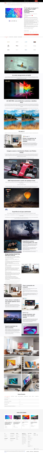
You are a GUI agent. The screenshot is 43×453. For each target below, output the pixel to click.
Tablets (17, 435)
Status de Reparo (24, 442)
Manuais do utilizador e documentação (24, 437)
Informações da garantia (29, 436)
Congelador (11, 440)
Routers (17, 437)
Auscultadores (17, 436)
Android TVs (5, 436)
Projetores (17, 439)
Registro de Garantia (24, 440)
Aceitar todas (28, 451)
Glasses (17, 438)
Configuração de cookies (36, 451)
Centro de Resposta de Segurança (30, 446)
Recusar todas (31, 451)
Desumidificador (12, 436)
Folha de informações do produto (27, 15)
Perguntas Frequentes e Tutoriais (24, 435)
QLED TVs (5, 435)
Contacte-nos (29, 437)
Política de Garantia (24, 438)
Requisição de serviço (24, 441)
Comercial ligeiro (12, 435)
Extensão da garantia (24, 439)
